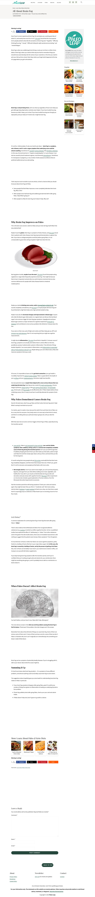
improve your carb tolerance (19, 333)
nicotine (22, 530)
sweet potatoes (30, 489)
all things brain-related (30, 376)
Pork (46, 2)
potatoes (22, 489)
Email (13, 846)
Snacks (52, 2)
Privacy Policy (13, 877)
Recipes (33, 2)
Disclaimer (12, 879)
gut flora (16, 378)
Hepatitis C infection (52, 151)
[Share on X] (93, 448)
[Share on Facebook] (93, 445)
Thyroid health (51, 387)
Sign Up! (37, 877)
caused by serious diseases (36, 151)
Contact (62, 877)
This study (38, 38)
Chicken (40, 2)
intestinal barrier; (28, 378)
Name (13, 839)
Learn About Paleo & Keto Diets (22, 8)
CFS (12, 390)
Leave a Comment (17, 15)
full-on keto (37, 460)
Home (14, 8)
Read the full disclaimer (56, 891)
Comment (14, 815)
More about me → (74, 61)
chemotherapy (47, 155)
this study (51, 233)
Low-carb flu (17, 445)
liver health (27, 390)
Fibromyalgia (25, 387)
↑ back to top (47, 865)
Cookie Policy (13, 881)
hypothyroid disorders (46, 385)
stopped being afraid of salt (45, 305)
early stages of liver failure (40, 387)
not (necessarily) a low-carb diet (33, 445)
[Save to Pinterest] (93, 451)
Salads (59, 2)
